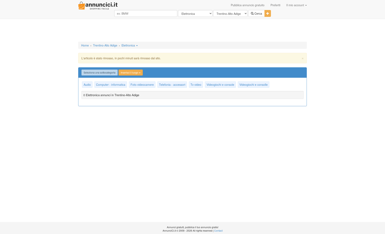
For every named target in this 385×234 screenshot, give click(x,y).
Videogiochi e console (220, 85)
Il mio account (295, 5)
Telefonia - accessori (172, 85)
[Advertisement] (192, 31)
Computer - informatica (110, 85)
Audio (87, 85)
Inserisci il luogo (130, 72)
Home (85, 45)
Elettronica (129, 45)
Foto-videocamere (142, 85)
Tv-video (195, 85)
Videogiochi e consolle (253, 85)
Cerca (258, 13)
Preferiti (275, 5)
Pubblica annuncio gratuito (247, 5)
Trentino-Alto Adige (105, 45)
